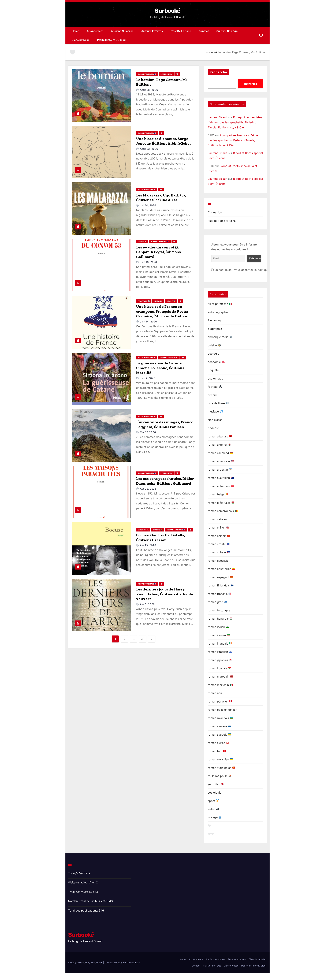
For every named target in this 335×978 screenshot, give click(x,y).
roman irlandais (218, 643)
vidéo (212, 809)
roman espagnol (219, 577)
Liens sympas (81, 39)
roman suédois (218, 734)
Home (75, 30)
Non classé (215, 420)
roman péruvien (218, 701)
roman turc (215, 751)
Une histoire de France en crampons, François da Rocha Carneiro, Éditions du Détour (162, 311)
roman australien (219, 477)
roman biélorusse (219, 502)
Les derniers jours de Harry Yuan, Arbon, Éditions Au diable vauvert (164, 594)
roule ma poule (218, 776)
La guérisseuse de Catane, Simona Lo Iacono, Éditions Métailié (160, 368)
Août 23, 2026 (149, 148)
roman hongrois (218, 618)
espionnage (215, 378)
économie (215, 362)
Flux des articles (222, 220)
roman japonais (218, 660)
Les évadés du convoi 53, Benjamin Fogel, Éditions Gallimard (158, 252)
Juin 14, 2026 (148, 321)
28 (142, 639)
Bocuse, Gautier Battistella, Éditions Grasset (160, 537)
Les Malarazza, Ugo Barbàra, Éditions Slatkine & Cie (161, 197)
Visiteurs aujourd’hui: (82, 882)
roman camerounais (221, 511)
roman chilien (217, 527)
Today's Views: (78, 873)
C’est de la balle (180, 30)
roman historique (169, 358)
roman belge (216, 494)
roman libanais (218, 668)
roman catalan (217, 519)
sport (170, 301)
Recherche (218, 72)
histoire (142, 242)
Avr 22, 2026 (148, 488)
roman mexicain (219, 685)
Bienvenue (214, 320)
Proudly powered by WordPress (85, 962)
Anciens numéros (122, 30)
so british (214, 784)
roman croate (217, 544)
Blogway (117, 962)
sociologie (214, 792)
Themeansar (133, 962)
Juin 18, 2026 (148, 262)
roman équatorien (220, 569)
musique (214, 411)
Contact (204, 30)
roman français (146, 74)
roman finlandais (219, 585)
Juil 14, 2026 (148, 205)
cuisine (157, 530)
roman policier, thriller (222, 709)
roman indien (217, 627)
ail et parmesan (146, 190)
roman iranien (217, 635)
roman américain (219, 461)
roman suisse (217, 743)
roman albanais (218, 436)
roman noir (166, 74)
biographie (143, 530)
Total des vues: (78, 892)
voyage (213, 817)
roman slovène (218, 726)
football (143, 301)
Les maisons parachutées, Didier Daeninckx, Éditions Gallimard (165, 481)
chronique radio (218, 337)
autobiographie (218, 312)
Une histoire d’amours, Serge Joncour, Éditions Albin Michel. (164, 141)
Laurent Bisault (217, 117)
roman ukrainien (219, 759)
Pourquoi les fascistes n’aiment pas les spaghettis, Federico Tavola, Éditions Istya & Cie (235, 122)
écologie (213, 353)
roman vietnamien (220, 767)
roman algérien (218, 444)
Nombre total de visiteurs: (85, 901)
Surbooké (167, 10)
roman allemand (219, 453)
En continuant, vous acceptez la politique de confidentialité (253, 270)
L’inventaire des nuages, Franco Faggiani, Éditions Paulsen (164, 424)
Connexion (215, 212)
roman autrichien (219, 486)
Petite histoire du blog (111, 39)
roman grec (216, 602)
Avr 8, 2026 (147, 604)
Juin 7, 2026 (147, 378)
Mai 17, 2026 (148, 432)
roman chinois (217, 536)
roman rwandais (219, 718)
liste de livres (217, 403)
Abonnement (95, 30)
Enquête (213, 370)
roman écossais (218, 560)
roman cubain (217, 552)
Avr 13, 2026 (148, 545)
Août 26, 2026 (149, 89)
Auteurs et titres (152, 30)
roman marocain (219, 676)
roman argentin (218, 469)
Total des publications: (83, 910)
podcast (213, 428)
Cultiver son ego (227, 30)
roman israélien (218, 651)
